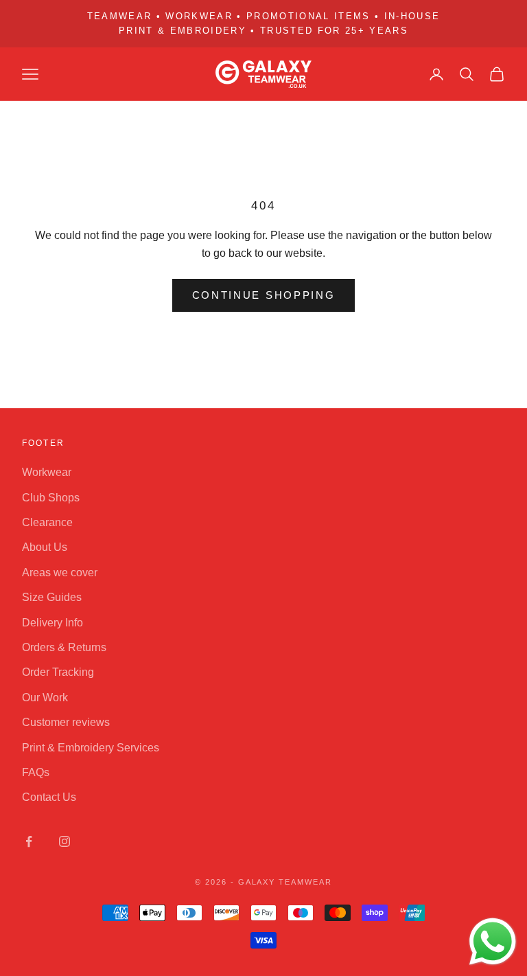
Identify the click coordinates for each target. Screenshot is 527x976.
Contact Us (49, 797)
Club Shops (51, 497)
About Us (44, 547)
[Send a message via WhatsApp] (492, 941)
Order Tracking (58, 672)
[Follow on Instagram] (64, 841)
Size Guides (52, 597)
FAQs (35, 772)
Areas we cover (59, 572)
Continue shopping (264, 295)
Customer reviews (66, 722)
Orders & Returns (64, 647)
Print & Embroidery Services (90, 747)
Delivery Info (52, 622)
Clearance (47, 522)
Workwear (46, 472)
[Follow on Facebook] (29, 841)
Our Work (45, 697)
